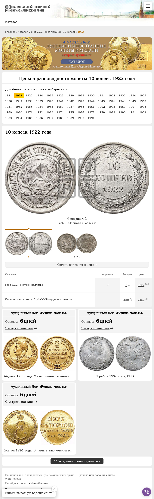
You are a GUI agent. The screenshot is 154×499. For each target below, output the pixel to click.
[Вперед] (147, 243)
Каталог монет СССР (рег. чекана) (39, 31)
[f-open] (146, 491)
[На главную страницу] (26, 8)
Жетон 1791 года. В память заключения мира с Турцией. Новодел (39, 450)
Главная (10, 31)
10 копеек (69, 31)
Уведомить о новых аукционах (79, 461)
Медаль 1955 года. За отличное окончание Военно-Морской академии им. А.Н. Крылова (39, 376)
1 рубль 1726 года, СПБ (115, 376)
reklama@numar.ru (39, 483)
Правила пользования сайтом (96, 474)
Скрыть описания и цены (75, 265)
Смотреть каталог (19, 328)
